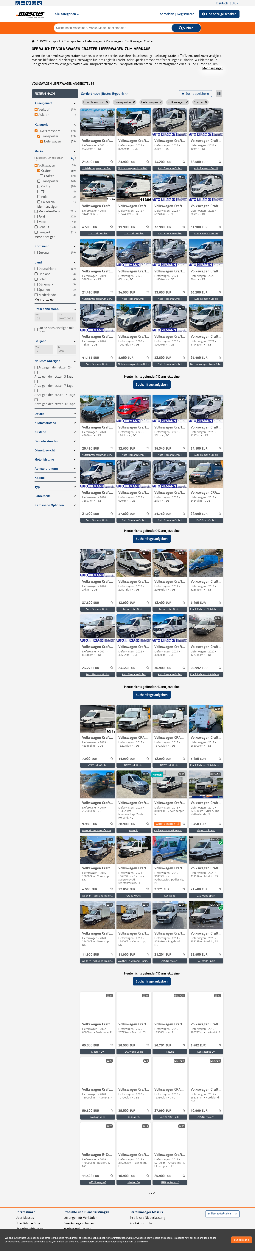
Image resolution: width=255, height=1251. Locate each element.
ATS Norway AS (169, 961)
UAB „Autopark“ (170, 1182)
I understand (241, 1239)
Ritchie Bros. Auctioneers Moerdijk (173, 830)
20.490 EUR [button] (90, 448)
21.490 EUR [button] (90, 162)
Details (39, 413)
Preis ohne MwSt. (47, 308)
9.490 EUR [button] (198, 603)
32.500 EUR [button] (162, 358)
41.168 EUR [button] (90, 358)
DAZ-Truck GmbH (206, 520)
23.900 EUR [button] (199, 954)
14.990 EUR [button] (126, 759)
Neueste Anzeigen (47, 361)
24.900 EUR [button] (126, 162)
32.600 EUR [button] (126, 448)
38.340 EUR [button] (162, 448)
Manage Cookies (93, 1241)
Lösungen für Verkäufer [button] (80, 1218)
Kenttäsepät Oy (206, 1051)
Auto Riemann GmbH (170, 168)
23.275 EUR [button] (90, 668)
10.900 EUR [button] (126, 1176)
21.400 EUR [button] (199, 889)
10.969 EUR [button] (199, 1110)
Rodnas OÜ (134, 1117)
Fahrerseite (43, 496)
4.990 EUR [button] (89, 889)
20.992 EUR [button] (199, 668)
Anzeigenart (43, 103)
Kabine (40, 477)
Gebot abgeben (165, 823)
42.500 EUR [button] (199, 162)
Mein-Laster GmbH (133, 609)
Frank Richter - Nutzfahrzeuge (206, 609)
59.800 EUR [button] (90, 1110)
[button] (55, 93)
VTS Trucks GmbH (98, 233)
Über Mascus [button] (24, 1218)
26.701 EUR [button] (162, 1045)
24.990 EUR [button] (199, 514)
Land (38, 262)
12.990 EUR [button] (162, 759)
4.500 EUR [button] (89, 227)
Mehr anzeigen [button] (47, 207)
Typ (37, 487)
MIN (37, 315)
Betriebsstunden (46, 441)
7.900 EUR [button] (89, 759)
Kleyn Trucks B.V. (206, 830)
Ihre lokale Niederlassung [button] (147, 1218)
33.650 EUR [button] (162, 292)
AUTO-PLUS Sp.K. (169, 1117)
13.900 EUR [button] (126, 603)
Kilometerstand (45, 423)
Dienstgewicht (45, 450)
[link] (97, 122)
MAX (60, 315)
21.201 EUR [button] (162, 954)
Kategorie (41, 124)
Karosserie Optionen (49, 505)
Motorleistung (44, 459)
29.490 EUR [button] (199, 358)
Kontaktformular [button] (141, 1223)
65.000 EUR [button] (90, 1045)
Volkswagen (114, 41)
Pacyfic (170, 1051)
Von (37, 347)
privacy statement (123, 1241)
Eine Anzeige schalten (221, 14)
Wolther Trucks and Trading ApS (99, 895)
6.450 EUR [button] (198, 824)
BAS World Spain (206, 895)
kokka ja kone (97, 1117)
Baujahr (40, 341)
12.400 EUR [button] (162, 603)
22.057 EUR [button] (126, 889)
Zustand (40, 432)
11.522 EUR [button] (90, 1176)
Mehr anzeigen (212, 68)
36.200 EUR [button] (199, 292)
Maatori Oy (97, 1051)
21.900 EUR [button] (90, 514)
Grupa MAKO (133, 895)
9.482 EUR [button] (198, 1045)
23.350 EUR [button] (126, 668)
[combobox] (208, 1213)
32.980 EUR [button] (162, 227)
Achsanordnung (46, 468)
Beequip (133, 830)
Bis (59, 347)
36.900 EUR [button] (162, 668)
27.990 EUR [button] (162, 1110)
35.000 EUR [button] (126, 1110)
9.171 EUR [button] (162, 889)
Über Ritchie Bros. (28, 1223)
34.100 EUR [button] (199, 448)
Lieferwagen (93, 41)
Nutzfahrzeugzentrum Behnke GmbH (102, 168)
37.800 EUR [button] (126, 514)
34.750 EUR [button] (162, 514)
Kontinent (42, 246)
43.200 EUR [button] (162, 162)
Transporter (72, 41)
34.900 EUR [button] (126, 292)
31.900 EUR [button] (199, 227)
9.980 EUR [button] (89, 824)
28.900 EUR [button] (126, 824)
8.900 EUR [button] (125, 358)
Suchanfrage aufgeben (152, 384)
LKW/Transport (49, 41)
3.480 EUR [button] (198, 759)
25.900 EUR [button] (162, 1176)
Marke (39, 151)
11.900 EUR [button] (126, 227)
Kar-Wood (169, 895)
